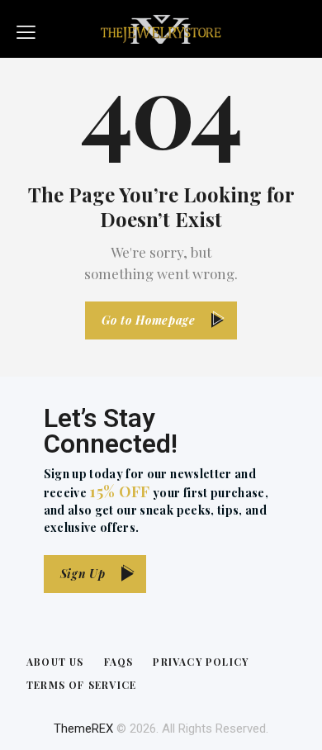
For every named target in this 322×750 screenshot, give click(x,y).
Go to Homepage (149, 320)
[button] (26, 29)
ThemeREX (83, 728)
